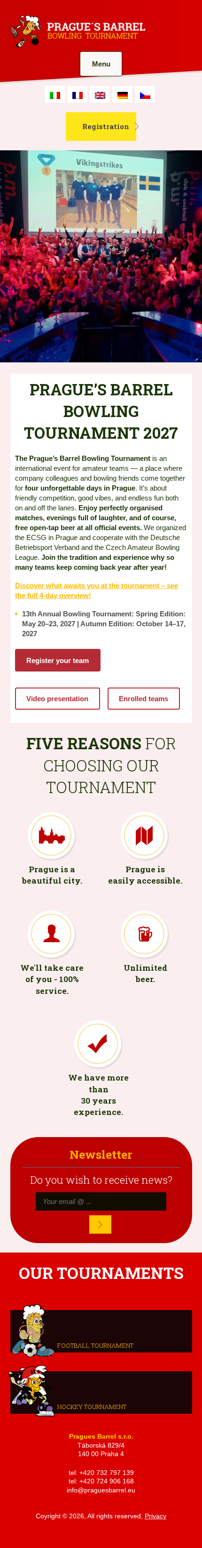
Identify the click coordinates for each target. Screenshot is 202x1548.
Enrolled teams (143, 699)
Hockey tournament (91, 1406)
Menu (101, 64)
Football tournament (95, 1345)
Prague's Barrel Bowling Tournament (76, 31)
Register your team (57, 660)
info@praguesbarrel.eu (101, 1490)
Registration (105, 126)
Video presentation (57, 699)
